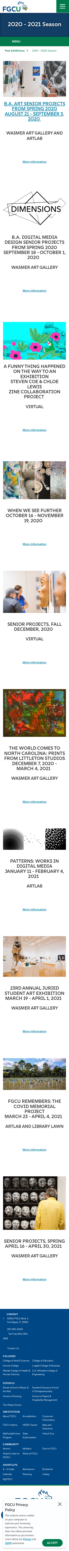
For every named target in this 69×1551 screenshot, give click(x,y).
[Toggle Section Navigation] (34, 41)
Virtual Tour (48, 1434)
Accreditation (29, 1416)
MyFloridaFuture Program (11, 1436)
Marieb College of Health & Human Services (16, 1373)
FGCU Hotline (10, 1425)
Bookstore (47, 1469)
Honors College (11, 1366)
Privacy (27, 1539)
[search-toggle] (50, 6)
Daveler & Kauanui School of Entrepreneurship (45, 1390)
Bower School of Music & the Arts (16, 1390)
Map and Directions (47, 1427)
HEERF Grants (30, 1425)
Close (60, 1504)
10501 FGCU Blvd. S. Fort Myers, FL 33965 (18, 1321)
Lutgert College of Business (46, 1366)
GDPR (8, 1543)
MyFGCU (7, 1479)
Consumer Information (48, 1418)
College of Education (42, 1361)
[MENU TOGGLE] (62, 6)
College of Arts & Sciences (16, 1361)
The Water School (12, 1405)
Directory (27, 1474)
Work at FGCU (30, 1454)
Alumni (6, 1449)
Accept (52, 1543)
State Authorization (29, 1436)
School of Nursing (12, 1396)
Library (45, 1474)
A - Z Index (8, 1469)
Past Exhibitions (15, 50)
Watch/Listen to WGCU (11, 1456)
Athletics (27, 1449)
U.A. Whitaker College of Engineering (45, 1373)
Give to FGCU (49, 1449)
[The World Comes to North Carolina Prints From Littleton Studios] (34, 713)
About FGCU (9, 1416)
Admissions (28, 1469)
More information (34, 162)
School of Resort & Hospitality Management (44, 1398)
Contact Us (13, 1348)
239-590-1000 (15, 1329)
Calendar (7, 1474)
